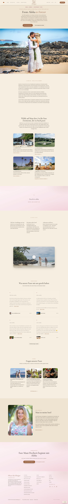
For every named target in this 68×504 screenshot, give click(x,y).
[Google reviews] (56, 486)
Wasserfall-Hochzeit (27, 487)
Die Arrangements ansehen (39, 25)
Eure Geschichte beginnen (29, 461)
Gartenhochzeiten (26, 482)
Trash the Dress (39, 482)
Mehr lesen (16, 306)
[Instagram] (50, 486)
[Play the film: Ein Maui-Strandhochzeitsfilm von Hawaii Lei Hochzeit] (34, 257)
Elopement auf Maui (27, 494)
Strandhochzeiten (26, 480)
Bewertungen (23, 2)
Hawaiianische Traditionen (41, 476)
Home (8, 2)
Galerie (18, 2)
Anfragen (62, 2)
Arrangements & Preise (27, 476)
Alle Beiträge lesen (34, 391)
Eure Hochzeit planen (27, 25)
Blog (52, 2)
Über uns (48, 2)
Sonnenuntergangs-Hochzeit (28, 489)
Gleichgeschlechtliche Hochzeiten (29, 492)
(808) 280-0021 (52, 484)
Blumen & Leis (39, 478)
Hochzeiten (12, 2)
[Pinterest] (54, 486)
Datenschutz (36, 499)
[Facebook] (52, 486)
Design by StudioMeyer (56, 499)
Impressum (31, 499)
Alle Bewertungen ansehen (34, 343)
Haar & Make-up (39, 480)
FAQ (55, 2)
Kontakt (50, 482)
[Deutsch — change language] (4, 2)
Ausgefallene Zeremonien (28, 485)
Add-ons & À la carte (27, 478)
